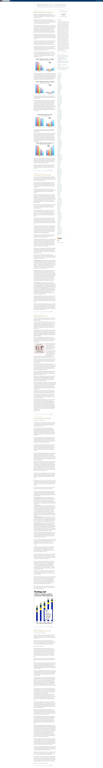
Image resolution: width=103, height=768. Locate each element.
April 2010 (59, 149)
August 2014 (59, 212)
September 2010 (59, 155)
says (40, 503)
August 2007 (59, 110)
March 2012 (59, 177)
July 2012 (58, 182)
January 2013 (59, 189)
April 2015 (59, 222)
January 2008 (59, 116)
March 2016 (59, 234)
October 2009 (59, 142)
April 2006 (59, 90)
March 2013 (59, 192)
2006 (43, 280)
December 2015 (59, 232)
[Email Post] (51, 170)
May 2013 (58, 194)
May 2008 (58, 121)
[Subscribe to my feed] (57, 240)
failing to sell (36, 205)
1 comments (48, 765)
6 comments (48, 311)
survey (42, 520)
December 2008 (59, 129)
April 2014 (59, 207)
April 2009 (59, 134)
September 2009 (59, 140)
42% (37, 483)
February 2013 (59, 190)
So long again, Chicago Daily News (62, 55)
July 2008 (58, 123)
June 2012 (58, 181)
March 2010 (59, 148)
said (45, 211)
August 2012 (59, 183)
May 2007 (58, 106)
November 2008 (59, 128)
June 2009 (58, 137)
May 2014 (58, 209)
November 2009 (59, 143)
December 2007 (59, 115)
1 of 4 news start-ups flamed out (62, 69)
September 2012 (59, 184)
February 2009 (59, 132)
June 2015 (58, 224)
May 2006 (58, 92)
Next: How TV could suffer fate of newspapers (40, 763)
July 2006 (58, 94)
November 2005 (59, 87)
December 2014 (59, 217)
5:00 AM (44, 170)
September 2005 (59, 84)
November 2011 (59, 172)
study (46, 516)
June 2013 (58, 195)
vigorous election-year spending (43, 756)
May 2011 (58, 165)
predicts (35, 513)
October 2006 (59, 98)
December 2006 (59, 100)
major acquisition (52, 210)
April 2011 (59, 164)
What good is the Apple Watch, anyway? (63, 66)
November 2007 (59, 114)
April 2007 (59, 105)
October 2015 (59, 229)
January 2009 (59, 131)
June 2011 (58, 166)
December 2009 (59, 144)
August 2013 (59, 198)
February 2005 (59, 76)
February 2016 (59, 233)
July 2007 (58, 109)
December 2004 (59, 73)
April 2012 (59, 178)
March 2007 (59, 104)
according (46, 499)
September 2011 (59, 170)
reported (37, 264)
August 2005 (59, 83)
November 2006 (59, 99)
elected (38, 195)
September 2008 (59, 126)
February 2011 (59, 161)
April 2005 (59, 78)
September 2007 (59, 111)
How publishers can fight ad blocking (62, 56)
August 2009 (59, 139)
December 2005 (59, 88)
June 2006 (58, 93)
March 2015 (59, 221)
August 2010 (59, 154)
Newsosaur (59, 20)
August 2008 (59, 125)
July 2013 (58, 196)
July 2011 (58, 167)
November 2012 (59, 187)
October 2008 (59, 127)
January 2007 (59, 101)
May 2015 (58, 223)
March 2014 (59, 206)
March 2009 (59, 133)
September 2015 (59, 228)
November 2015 (59, 231)
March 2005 (59, 77)
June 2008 (58, 122)
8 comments (48, 170)
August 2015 (59, 227)
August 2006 (59, 95)
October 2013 (59, 200)
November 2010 (59, 157)
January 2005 (59, 75)
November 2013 (59, 201)
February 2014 (59, 205)
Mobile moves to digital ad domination (63, 68)
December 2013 (59, 203)
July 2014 (58, 211)
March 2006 (59, 89)
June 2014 (58, 210)
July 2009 (58, 138)
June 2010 (58, 151)
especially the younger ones (43, 480)
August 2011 (59, 168)
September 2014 (59, 213)
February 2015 (59, 220)
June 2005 (58, 81)
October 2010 (59, 156)
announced (41, 689)
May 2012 (58, 179)
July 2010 (58, 153)
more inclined (40, 20)
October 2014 (59, 215)
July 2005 (58, 82)
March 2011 (59, 162)
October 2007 (59, 112)
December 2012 (59, 188)
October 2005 (59, 86)
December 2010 (59, 159)
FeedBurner (65, 16)
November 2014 (59, 216)
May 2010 (58, 150)
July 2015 (58, 226)
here (37, 28)
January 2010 (59, 145)
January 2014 (59, 204)
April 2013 (59, 193)
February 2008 (59, 117)
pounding (35, 642)
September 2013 (59, 199)
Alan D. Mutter (59, 21)
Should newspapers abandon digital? (62, 61)
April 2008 (59, 120)
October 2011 (59, 171)
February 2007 (59, 103)
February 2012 (59, 176)
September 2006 (59, 97)
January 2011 (59, 160)
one (47, 525)
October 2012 (59, 185)
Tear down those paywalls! (61, 57)
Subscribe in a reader (61, 242)
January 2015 (59, 218)
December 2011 (59, 173)
